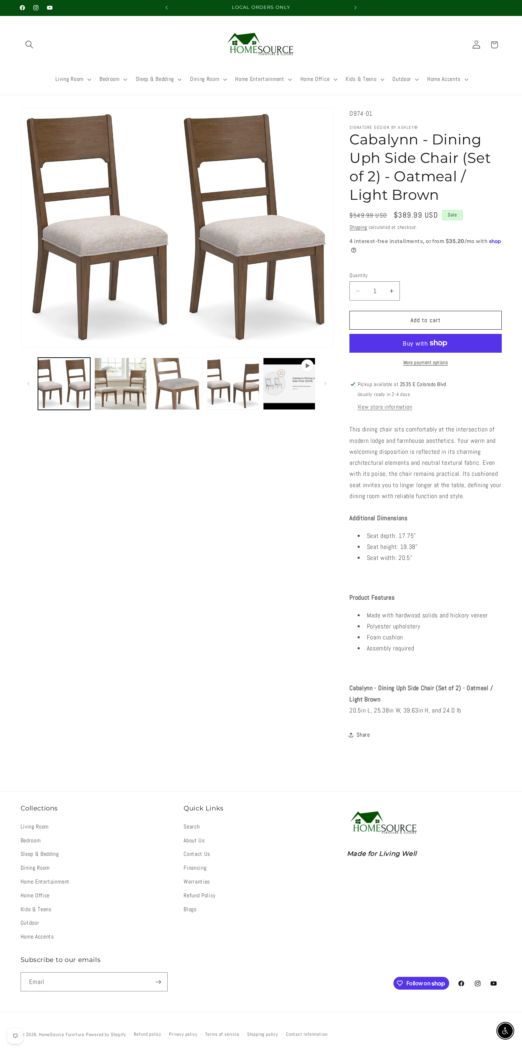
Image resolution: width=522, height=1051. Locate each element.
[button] (30, 45)
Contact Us (197, 854)
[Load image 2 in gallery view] (120, 384)
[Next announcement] (355, 8)
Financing (195, 867)
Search (192, 826)
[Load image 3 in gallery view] (177, 384)
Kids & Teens (36, 909)
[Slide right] (325, 383)
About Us (194, 840)
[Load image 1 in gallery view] (64, 384)
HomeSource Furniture (62, 1035)
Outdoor (30, 922)
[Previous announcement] (166, 8)
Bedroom (31, 840)
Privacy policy (183, 1034)
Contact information (306, 1034)
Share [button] (363, 734)
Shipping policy (262, 1034)
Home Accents (37, 936)
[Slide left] (28, 383)
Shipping (358, 227)
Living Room (35, 826)
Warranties (197, 881)
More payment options (425, 362)
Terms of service (222, 1034)
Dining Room (35, 867)
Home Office (35, 895)
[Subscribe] (158, 981)
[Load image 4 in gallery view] (233, 384)
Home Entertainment (45, 881)
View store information (385, 407)
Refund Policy (200, 895)
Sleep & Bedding (40, 854)
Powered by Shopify (106, 1035)
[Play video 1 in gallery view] (289, 384)
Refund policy (147, 1034)
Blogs (190, 909)
